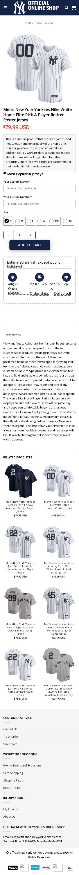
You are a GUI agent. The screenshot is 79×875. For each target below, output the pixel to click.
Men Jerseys (45, 22)
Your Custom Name (16, 181)
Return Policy (11, 788)
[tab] (39, 335)
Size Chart (10, 744)
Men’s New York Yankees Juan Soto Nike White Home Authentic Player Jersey (20, 568)
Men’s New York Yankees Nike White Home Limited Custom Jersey (59, 505)
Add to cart (29, 245)
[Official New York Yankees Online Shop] (36, 7)
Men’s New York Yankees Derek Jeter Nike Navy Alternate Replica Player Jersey (20, 506)
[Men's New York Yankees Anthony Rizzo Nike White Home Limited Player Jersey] (59, 542)
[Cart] (73, 8)
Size (5, 212)
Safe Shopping (13, 773)
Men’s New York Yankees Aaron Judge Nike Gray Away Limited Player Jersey (20, 629)
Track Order (11, 736)
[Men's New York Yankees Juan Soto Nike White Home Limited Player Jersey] (20, 665)
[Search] (66, 7)
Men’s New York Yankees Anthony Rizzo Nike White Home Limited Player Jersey (59, 568)
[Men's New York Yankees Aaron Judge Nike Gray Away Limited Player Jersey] (20, 603)
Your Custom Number (17, 197)
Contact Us (10, 729)
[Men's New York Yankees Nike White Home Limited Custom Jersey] (59, 481)
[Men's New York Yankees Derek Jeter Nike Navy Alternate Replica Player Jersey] (20, 481)
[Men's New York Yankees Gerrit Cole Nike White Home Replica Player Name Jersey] (59, 603)
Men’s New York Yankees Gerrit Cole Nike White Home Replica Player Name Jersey (59, 629)
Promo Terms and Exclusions (22, 765)
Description (13, 335)
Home (29, 22)
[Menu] (5, 8)
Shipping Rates (13, 780)
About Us (9, 817)
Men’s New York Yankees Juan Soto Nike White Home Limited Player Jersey (20, 690)
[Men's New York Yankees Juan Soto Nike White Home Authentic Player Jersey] (20, 542)
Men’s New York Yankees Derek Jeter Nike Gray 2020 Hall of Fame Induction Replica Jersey (59, 690)
